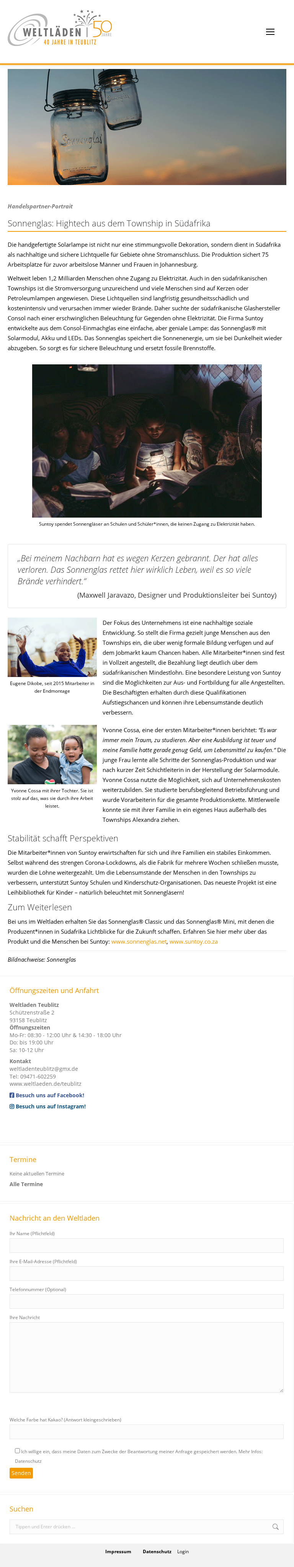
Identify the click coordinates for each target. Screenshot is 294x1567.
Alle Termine (26, 1184)
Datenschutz (157, 1551)
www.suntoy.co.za (194, 941)
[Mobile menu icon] (270, 31)
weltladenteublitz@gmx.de (44, 1068)
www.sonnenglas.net (139, 941)
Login (183, 1551)
